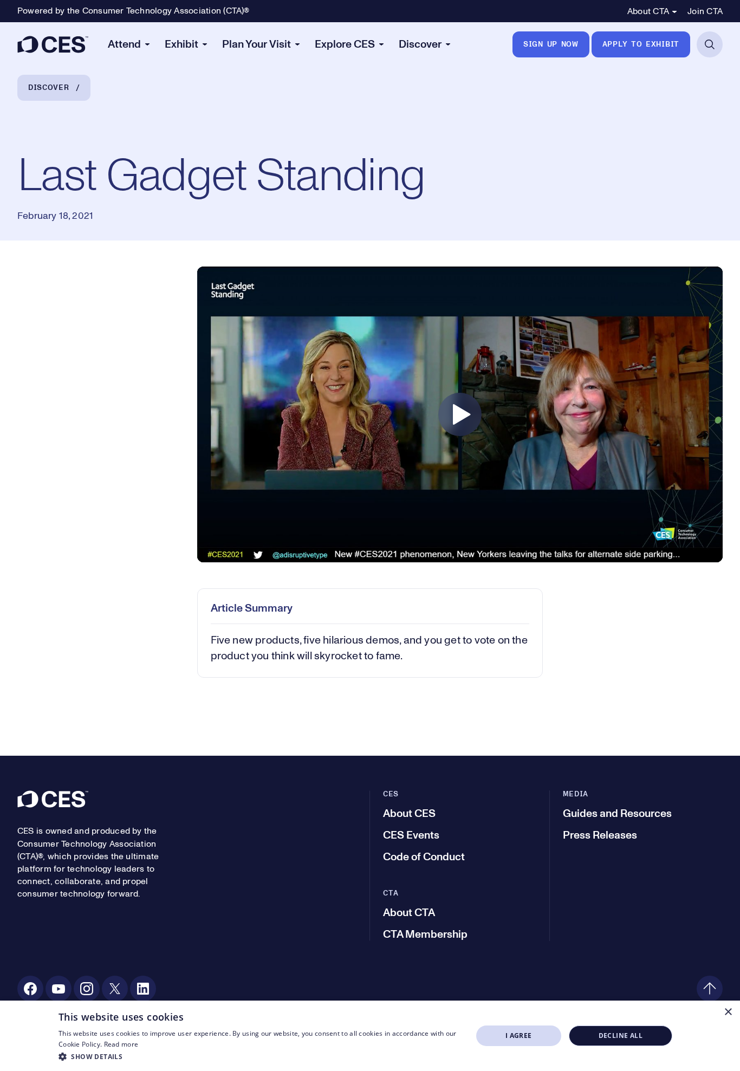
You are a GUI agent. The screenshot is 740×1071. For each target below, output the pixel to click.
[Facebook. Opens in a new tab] (30, 989)
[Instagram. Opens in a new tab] (87, 989)
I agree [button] (518, 1035)
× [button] (728, 1012)
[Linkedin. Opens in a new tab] (143, 989)
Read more (121, 1044)
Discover (48, 88)
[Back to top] (710, 989)
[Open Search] (710, 44)
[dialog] (370, 1036)
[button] (259, 1056)
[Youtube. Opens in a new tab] (59, 989)
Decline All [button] (620, 1035)
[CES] (52, 44)
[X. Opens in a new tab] (115, 989)
